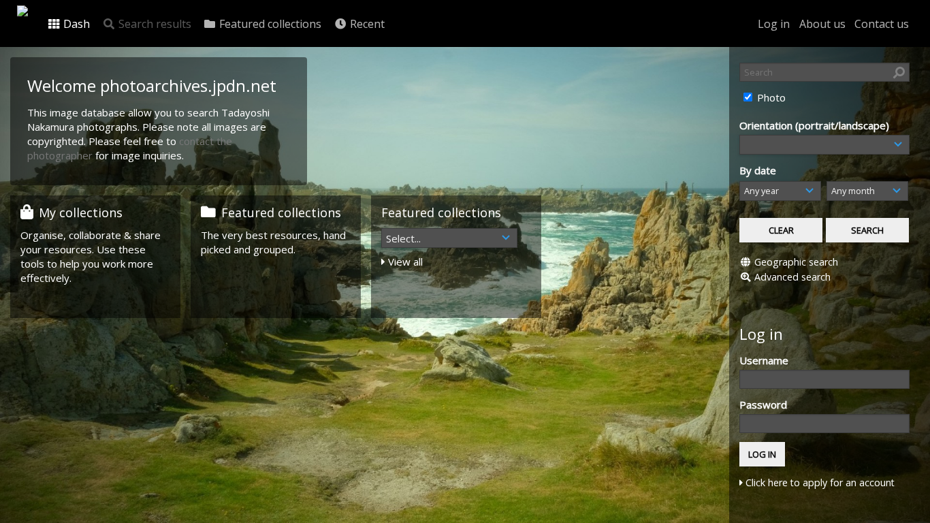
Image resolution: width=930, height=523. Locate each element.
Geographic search (796, 261)
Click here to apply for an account (819, 482)
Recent (366, 23)
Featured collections (269, 23)
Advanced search (792, 276)
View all (404, 261)
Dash (75, 23)
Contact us (881, 23)
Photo (770, 97)
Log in (774, 23)
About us (822, 23)
